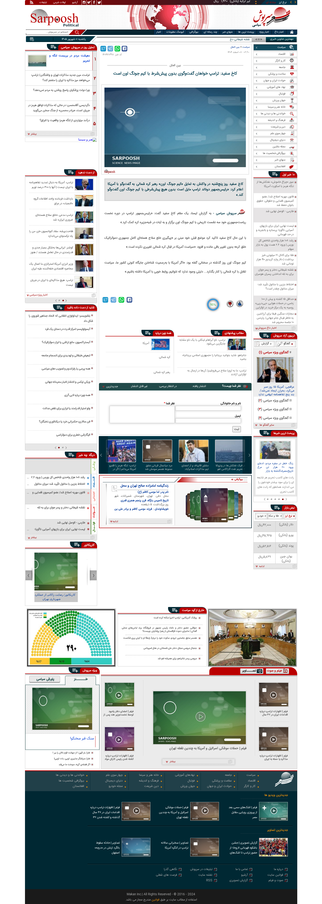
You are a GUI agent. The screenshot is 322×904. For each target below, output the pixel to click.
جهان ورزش (188, 786)
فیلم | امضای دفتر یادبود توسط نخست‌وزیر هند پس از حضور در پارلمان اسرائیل (118, 713)
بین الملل (235, 47)
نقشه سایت (205, 875)
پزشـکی (93, 466)
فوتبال (191, 781)
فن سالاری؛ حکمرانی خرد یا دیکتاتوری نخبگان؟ (64, 421)
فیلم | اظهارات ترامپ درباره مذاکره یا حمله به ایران (274, 757)
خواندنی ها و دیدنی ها (70, 775)
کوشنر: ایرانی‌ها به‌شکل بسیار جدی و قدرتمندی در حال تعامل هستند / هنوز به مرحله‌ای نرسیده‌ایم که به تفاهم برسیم (52, 249)
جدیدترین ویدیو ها (276, 795)
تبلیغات (43, 3)
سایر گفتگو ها (267, 425)
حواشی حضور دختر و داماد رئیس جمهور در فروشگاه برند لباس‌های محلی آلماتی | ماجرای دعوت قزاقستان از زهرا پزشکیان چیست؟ (159, 629)
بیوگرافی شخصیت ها (71, 781)
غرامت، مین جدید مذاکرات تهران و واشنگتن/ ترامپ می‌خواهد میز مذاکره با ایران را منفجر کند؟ (60, 77)
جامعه (228, 775)
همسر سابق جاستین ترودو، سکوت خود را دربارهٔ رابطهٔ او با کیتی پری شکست (160, 638)
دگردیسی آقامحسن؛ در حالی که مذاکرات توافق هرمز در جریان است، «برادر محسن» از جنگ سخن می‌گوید (59, 107)
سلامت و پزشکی (222, 781)
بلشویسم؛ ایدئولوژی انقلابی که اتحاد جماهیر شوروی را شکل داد (61, 318)
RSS (209, 880)
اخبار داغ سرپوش (267, 328)
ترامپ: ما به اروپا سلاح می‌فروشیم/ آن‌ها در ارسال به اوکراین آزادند (216, 372)
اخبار (158, 32)
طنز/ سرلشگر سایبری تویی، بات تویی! (72, 759)
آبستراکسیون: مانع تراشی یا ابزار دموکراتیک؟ (66, 342)
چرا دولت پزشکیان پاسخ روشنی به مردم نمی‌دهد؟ (61, 90)
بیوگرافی (194, 32)
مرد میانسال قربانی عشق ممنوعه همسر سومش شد (158, 467)
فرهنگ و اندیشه (149, 781)
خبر (289, 174)
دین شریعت (151, 786)
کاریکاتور (89, 545)
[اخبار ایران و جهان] (270, 28)
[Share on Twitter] (103, 48)
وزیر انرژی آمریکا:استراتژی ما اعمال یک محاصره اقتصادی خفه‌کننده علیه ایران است (51, 266)
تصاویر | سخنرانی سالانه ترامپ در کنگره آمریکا (174, 845)
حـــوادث (93, 512)
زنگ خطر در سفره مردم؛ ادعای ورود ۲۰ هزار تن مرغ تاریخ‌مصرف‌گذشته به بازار (275, 467)
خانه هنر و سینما (149, 775)
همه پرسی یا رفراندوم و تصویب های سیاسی (65, 368)
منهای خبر (228, 32)
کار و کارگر (250, 786)
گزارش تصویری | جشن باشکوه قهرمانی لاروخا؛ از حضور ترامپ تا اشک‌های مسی (243, 848)
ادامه (261, 566)
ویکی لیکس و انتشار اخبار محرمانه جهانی (67, 382)
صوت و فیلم (275, 880)
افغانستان (78, 786)
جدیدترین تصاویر (277, 830)
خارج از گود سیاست (193, 610)
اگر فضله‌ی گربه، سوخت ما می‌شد (74, 765)
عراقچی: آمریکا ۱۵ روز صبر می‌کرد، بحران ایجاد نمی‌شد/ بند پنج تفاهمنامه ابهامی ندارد (276, 391)
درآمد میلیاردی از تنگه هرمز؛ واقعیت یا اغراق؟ (65, 120)
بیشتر (34, 134)
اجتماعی (93, 496)
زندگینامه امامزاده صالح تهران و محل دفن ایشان (144, 485)
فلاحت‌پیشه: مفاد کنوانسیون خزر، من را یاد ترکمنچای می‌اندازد (51, 233)
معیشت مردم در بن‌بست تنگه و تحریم (69, 58)
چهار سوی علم (114, 775)
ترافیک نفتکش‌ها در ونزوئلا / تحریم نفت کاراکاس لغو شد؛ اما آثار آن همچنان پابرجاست (230, 467)
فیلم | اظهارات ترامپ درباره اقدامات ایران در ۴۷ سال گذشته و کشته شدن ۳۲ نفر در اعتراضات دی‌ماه (273, 713)
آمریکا (146, 343)
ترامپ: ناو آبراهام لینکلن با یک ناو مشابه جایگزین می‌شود (202, 342)
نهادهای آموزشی (185, 775)
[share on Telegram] (110, 48)
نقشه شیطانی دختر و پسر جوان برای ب (228, 40)
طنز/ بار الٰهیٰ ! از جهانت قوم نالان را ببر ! (71, 753)
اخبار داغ (279, 32)
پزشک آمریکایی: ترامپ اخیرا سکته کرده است (175, 618)
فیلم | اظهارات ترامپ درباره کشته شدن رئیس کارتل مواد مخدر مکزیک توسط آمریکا (119, 757)
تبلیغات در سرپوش (201, 869)
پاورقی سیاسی (45, 679)
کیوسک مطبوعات (175, 32)
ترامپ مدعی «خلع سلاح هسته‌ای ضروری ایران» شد (54, 217)
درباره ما (278, 869)
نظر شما (169, 403)
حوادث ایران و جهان (219, 786)
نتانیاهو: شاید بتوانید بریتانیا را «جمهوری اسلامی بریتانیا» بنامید (214, 357)
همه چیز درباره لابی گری (77, 395)
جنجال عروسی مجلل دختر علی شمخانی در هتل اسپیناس (170, 648)
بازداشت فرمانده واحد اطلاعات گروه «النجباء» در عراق (53, 200)
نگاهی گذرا (170, 869)
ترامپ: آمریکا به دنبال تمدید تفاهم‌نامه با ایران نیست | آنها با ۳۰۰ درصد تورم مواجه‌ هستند (51, 184)
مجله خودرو (116, 786)
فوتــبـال (93, 527)
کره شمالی (164, 357)
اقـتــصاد (93, 482)
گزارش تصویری (238, 880)
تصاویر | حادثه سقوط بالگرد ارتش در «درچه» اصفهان (107, 847)
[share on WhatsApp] (117, 48)
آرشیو (75, 3)
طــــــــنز (81, 679)
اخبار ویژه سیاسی (38, 295)
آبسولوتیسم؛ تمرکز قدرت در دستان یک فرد (67, 329)
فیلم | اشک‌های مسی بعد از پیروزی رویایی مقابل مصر (243, 812)
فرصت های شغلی (166, 875)
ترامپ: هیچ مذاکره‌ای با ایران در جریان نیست (51, 282)
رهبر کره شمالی (161, 372)
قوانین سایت (275, 875)
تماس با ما (241, 869)
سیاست (246, 47)
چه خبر (83, 455)
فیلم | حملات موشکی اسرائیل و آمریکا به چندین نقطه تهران (208, 749)
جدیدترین (112, 386)
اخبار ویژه (264, 32)
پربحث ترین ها (246, 32)
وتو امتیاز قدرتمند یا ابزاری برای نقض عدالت (66, 408)
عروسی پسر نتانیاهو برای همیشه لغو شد (177, 659)
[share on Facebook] (124, 48)
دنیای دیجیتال (114, 781)
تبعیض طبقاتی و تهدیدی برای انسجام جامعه (65, 355)
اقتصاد (252, 781)
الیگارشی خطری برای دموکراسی (73, 435)
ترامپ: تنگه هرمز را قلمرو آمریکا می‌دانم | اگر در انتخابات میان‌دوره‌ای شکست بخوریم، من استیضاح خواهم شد (122, 467)
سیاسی (66, 47)
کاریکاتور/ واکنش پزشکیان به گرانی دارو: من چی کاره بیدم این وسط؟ (74, 597)
